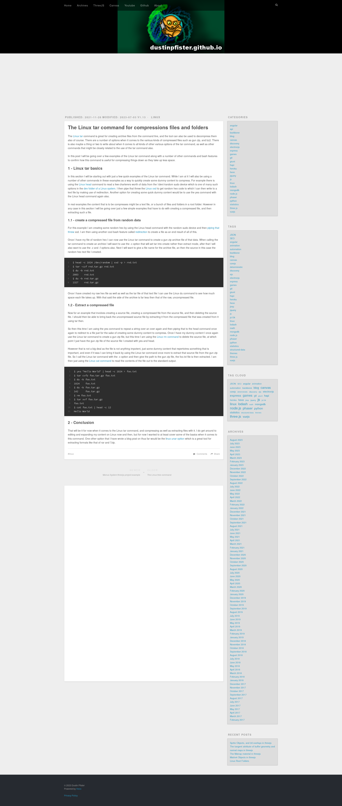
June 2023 (235, 447)
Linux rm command (168, 336)
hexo (232, 172)
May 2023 (235, 450)
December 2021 (238, 511)
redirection (141, 232)
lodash (233, 186)
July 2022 (235, 486)
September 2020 (238, 565)
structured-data (237, 349)
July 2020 (235, 572)
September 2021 (238, 522)
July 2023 (235, 443)
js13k (232, 317)
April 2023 (235, 454)
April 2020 (235, 583)
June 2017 (235, 705)
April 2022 (235, 497)
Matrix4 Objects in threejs (243, 757)
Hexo (78, 788)
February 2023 (237, 461)
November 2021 (238, 515)
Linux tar (78, 136)
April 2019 (235, 626)
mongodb (234, 190)
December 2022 (238, 468)
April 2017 (235, 712)
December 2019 (238, 597)
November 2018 (238, 644)
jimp (232, 306)
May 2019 (235, 623)
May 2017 (235, 709)
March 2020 (236, 587)
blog (232, 136)
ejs (231, 274)
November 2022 (238, 472)
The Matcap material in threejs (245, 753)
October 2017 (237, 691)
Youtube (130, 5)
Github (144, 5)
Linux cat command (100, 360)
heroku (233, 168)
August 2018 (236, 655)
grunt (232, 161)
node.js (233, 193)
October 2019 (237, 605)
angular (233, 125)
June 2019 (235, 619)
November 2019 (238, 601)
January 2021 (236, 551)
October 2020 (237, 562)
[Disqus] (144, 537)
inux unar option (175, 438)
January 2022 (236, 508)
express (234, 150)
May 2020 (235, 579)
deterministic (236, 267)
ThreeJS (98, 5)
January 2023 (236, 465)
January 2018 (236, 680)
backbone (235, 132)
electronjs (235, 147)
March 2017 (236, 716)
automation (235, 249)
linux (155, 117)
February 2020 (237, 590)
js (231, 179)
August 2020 (236, 569)
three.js (233, 208)
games (233, 154)
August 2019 (236, 612)
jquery (233, 175)
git (231, 157)
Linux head (85, 184)
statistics (234, 204)
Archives (82, 5)
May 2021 (235, 536)
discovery (234, 143)
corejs (233, 263)
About (158, 5)
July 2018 (235, 658)
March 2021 (236, 544)
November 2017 (238, 687)
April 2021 (235, 540)
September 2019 (238, 608)
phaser (233, 197)
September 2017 (238, 694)
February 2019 (237, 633)
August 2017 (236, 698)
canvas (233, 140)
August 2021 (236, 526)
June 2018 (235, 662)
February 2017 (237, 719)
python (233, 200)
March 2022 (236, 501)
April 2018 (235, 669)
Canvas (114, 5)
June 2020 (235, 576)
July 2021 (235, 529)
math (232, 328)
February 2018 (237, 676)
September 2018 (238, 651)
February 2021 (237, 547)
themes (233, 353)
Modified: (119, 117)
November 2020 (238, 558)
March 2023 (236, 458)
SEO (232, 238)
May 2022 (235, 493)
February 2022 (237, 504)
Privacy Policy (71, 795)
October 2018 (237, 648)
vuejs (232, 211)
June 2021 (235, 533)
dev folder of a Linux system (99, 188)
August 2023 (236, 440)
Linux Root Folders (239, 761)
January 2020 (236, 594)
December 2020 (238, 554)
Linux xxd (151, 188)
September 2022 (238, 479)
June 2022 (235, 490)
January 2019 (236, 637)
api (231, 129)
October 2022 (237, 476)
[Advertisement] (171, 80)
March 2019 (236, 630)
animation (235, 245)
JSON (233, 234)
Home (68, 5)
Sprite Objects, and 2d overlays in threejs (250, 743)
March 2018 (236, 673)
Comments (202, 453)
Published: (83, 117)
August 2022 (236, 483)
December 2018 (238, 641)
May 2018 (235, 666)
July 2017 (235, 701)
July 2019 (235, 615)
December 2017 (238, 684)
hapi (232, 165)
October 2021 (237, 518)
